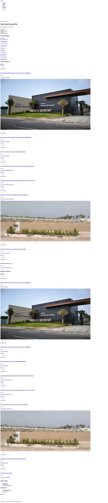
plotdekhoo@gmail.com (7, 490)
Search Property (3, 33)
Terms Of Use (5, 483)
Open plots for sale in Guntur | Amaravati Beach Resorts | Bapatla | (13, 249)
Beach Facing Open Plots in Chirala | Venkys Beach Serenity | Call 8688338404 (15, 73)
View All (2, 38)
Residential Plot (3, 59)
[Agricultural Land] (4, 39)
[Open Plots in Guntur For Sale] (1, 255)
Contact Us (5, 7)
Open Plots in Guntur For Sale (6, 263)
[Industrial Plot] (3, 52)
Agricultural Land (3, 41)
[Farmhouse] (2, 48)
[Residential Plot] (3, 56)
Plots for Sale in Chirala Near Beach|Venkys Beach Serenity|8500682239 (14, 194)
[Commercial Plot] (3, 43)
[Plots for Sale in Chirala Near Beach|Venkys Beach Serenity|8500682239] (1, 186)
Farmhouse (2, 50)
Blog (3, 5)
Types (4, 4)
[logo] (1, 0)
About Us (4, 6)
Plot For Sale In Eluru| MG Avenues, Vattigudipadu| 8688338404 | (13, 151)
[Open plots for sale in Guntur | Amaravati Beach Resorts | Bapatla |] (45, 241)
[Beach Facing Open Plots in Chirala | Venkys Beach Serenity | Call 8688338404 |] (45, 129)
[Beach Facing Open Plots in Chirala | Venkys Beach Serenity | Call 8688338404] (1, 274)
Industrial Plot (3, 54)
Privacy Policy (5, 484)
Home (4, 2)
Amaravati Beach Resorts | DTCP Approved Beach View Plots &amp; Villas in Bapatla (17, 166)
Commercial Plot (3, 45)
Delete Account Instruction (7, 485)
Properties (4, 3)
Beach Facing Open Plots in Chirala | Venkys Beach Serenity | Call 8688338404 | (15, 137)
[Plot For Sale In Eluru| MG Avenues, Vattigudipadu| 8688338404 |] (1, 143)
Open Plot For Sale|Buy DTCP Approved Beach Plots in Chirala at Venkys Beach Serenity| (17, 180)
